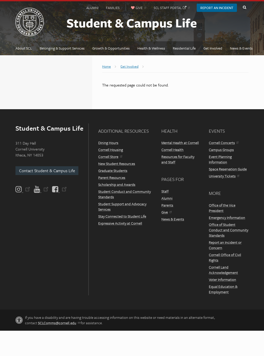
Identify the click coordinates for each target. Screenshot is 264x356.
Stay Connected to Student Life (122, 216)
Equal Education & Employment (223, 289)
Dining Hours (108, 142)
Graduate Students (112, 170)
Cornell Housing (110, 149)
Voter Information (222, 279)
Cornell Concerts (222, 142)
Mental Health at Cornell (180, 142)
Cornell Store (108, 156)
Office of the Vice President (222, 207)
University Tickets (222, 176)
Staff (165, 191)
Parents (167, 205)
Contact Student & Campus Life (47, 171)
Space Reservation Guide (228, 169)
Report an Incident (216, 7)
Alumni (92, 7)
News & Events (172, 219)
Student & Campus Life (132, 22)
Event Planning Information (220, 159)
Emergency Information (227, 217)
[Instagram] (23, 189)
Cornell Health (172, 149)
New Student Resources (116, 163)
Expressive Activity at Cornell (120, 223)
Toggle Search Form (244, 7)
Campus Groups (221, 149)
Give (164, 212)
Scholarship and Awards (116, 184)
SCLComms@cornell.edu (57, 323)
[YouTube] (41, 189)
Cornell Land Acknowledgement (223, 269)
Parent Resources (111, 177)
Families (113, 7)
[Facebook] (59, 189)
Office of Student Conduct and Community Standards (228, 230)
